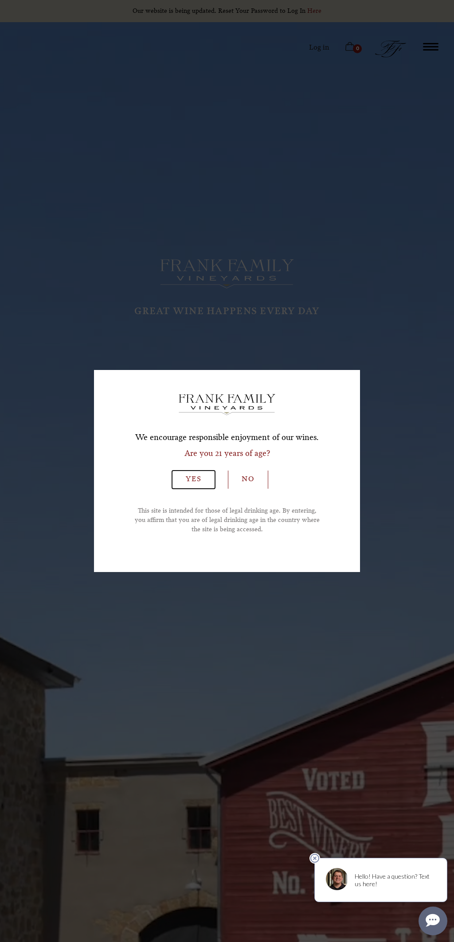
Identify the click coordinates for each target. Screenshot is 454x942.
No (248, 479)
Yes (194, 479)
